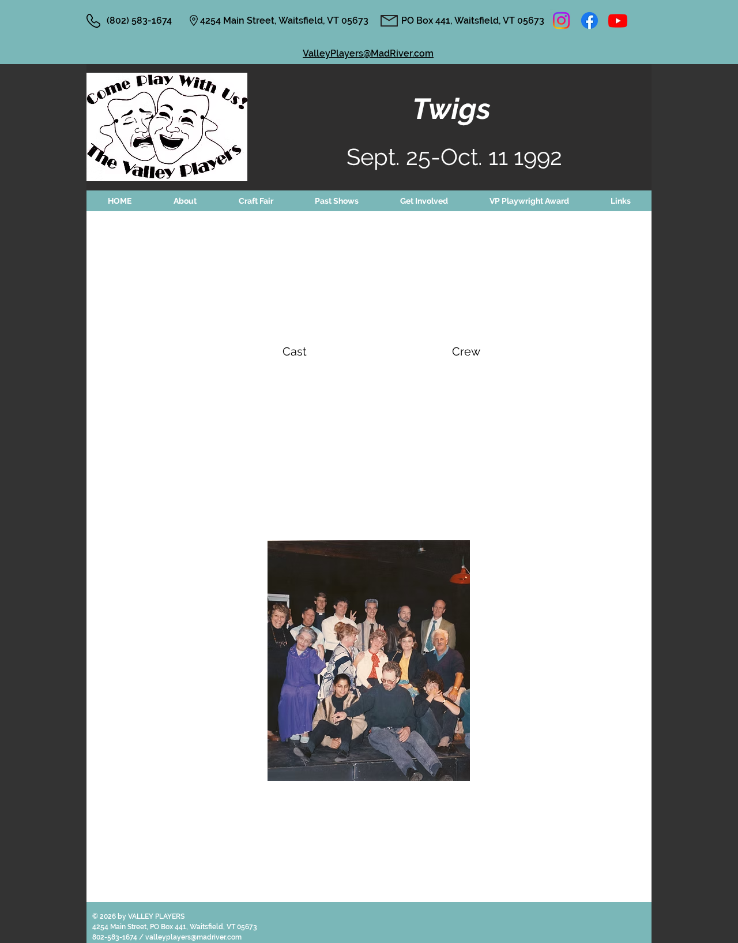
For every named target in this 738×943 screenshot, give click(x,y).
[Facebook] (589, 20)
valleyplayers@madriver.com (193, 937)
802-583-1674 (115, 937)
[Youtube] (618, 20)
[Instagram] (561, 20)
